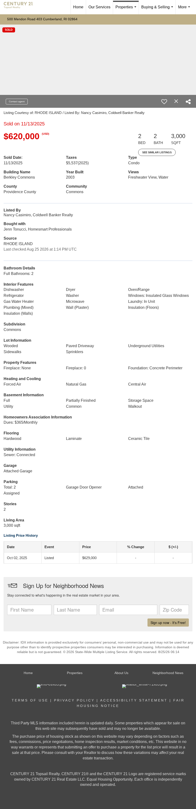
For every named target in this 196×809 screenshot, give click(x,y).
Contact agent (17, 101)
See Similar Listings (157, 152)
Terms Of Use (30, 700)
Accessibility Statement (134, 700)
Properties (126, 9)
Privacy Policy (74, 700)
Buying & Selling (158, 9)
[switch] (164, 101)
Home (78, 7)
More (185, 9)
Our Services (99, 7)
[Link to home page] (21, 7)
